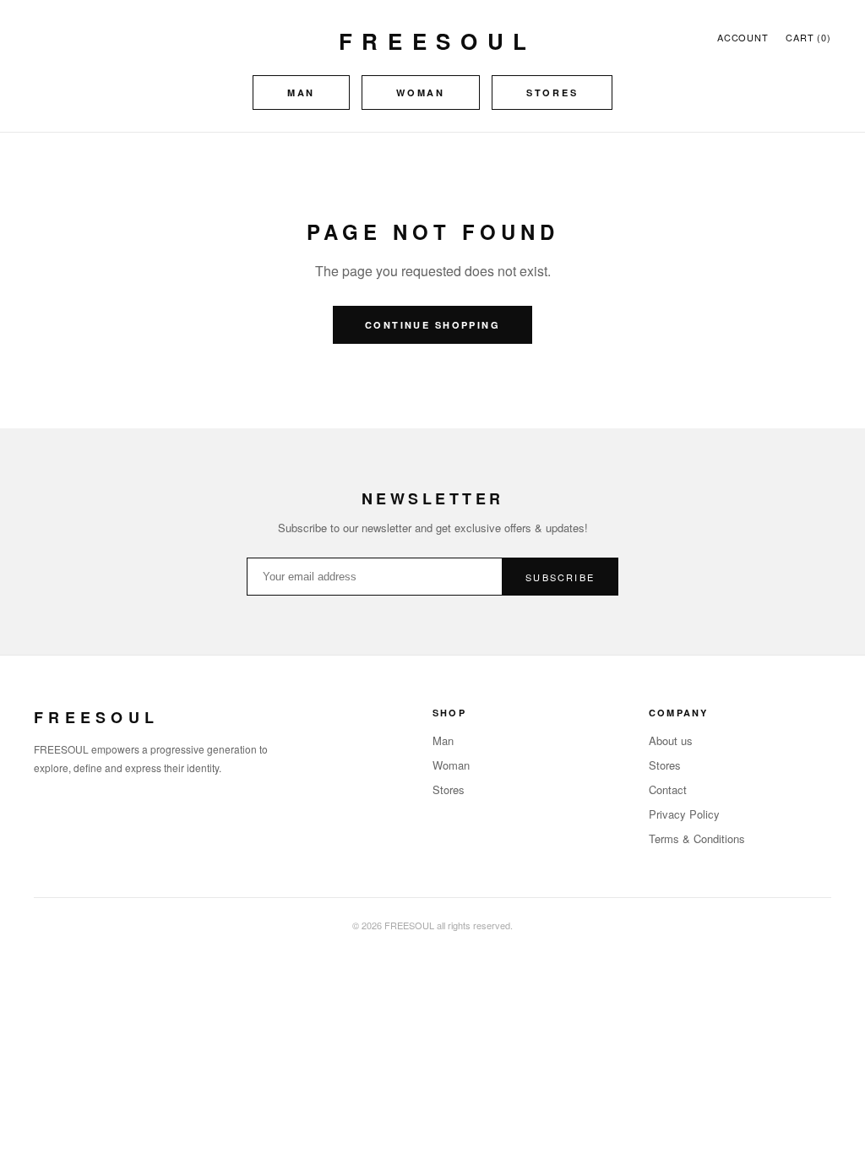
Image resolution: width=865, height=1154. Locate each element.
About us (671, 740)
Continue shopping (432, 324)
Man (301, 92)
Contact (668, 789)
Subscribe (560, 577)
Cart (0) (808, 37)
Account (743, 37)
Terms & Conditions (697, 838)
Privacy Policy (684, 814)
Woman (420, 92)
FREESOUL (437, 41)
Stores (552, 92)
